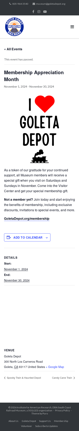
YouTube (45, 11)
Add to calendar (28, 237)
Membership (61, 420)
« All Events (13, 49)
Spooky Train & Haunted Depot (23, 377)
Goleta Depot (29, 420)
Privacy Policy (62, 410)
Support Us (45, 420)
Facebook (33, 11)
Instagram (38, 11)
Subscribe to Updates (46, 426)
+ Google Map (55, 367)
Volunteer (26, 426)
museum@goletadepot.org (50, 3)
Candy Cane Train (62, 377)
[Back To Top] (69, 421)
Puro (45, 413)
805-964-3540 (20, 3)
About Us (13, 420)
